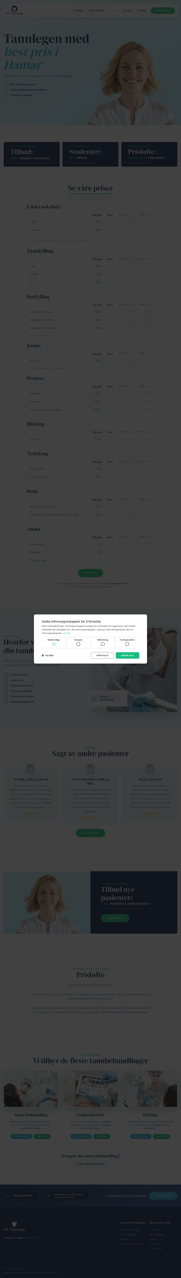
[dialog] (90, 639)
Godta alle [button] (127, 655)
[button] (47, 655)
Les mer (67, 632)
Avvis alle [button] (102, 655)
